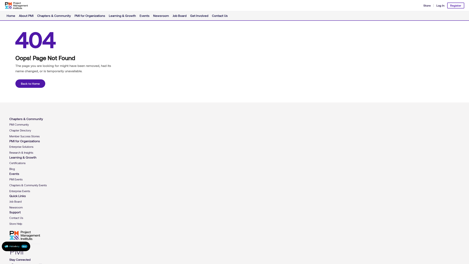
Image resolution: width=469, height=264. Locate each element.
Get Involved (175, 15)
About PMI (24, 15)
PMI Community (19, 124)
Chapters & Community (48, 15)
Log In (440, 5)
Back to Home (30, 83)
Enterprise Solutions (21, 146)
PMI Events (16, 179)
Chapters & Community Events (28, 185)
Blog (12, 169)
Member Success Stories (24, 136)
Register (455, 5)
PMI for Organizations (79, 15)
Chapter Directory (20, 130)
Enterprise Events (19, 191)
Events (127, 15)
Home (10, 15)
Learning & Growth (107, 15)
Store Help (15, 223)
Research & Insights (21, 152)
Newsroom (141, 15)
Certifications (17, 163)
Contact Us (193, 15)
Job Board (158, 15)
